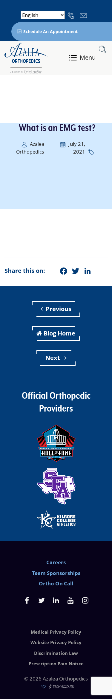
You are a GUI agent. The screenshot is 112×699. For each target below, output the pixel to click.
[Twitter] (41, 600)
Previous (58, 309)
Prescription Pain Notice (56, 663)
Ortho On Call (56, 583)
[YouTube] (70, 600)
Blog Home (59, 333)
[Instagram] (85, 600)
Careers (56, 562)
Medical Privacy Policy (56, 632)
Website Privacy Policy (56, 642)
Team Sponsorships (56, 573)
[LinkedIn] (56, 600)
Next (53, 358)
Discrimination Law (56, 653)
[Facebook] (27, 600)
